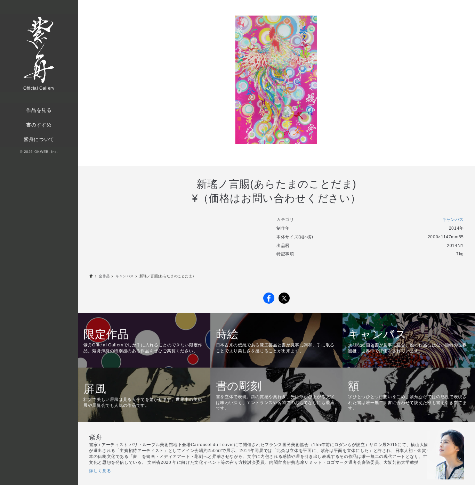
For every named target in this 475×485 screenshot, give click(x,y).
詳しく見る (100, 470)
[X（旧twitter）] (284, 298)
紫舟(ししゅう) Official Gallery (91, 276)
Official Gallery (38, 54)
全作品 (104, 276)
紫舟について (39, 139)
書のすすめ (38, 125)
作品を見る (38, 110)
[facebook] (268, 298)
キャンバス (453, 219)
